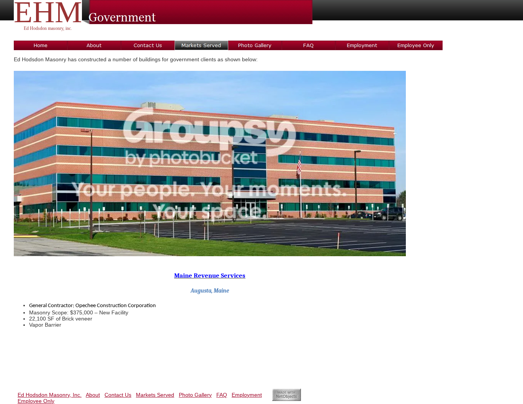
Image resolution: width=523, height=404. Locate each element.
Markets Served (155, 395)
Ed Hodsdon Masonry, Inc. (50, 395)
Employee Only (36, 401)
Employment (247, 395)
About (93, 395)
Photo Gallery (195, 395)
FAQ (221, 395)
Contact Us (118, 395)
